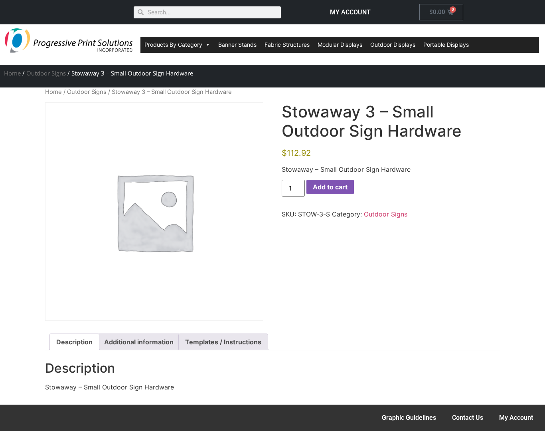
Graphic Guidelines (409, 417)
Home (12, 73)
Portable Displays (446, 44)
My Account (516, 417)
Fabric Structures (287, 44)
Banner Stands (237, 44)
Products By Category (173, 44)
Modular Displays (340, 44)
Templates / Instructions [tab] (223, 342)
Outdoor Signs (46, 73)
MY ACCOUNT (350, 12)
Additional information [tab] (139, 342)
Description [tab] (74, 342)
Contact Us (467, 417)
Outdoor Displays (392, 44)
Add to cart (330, 187)
